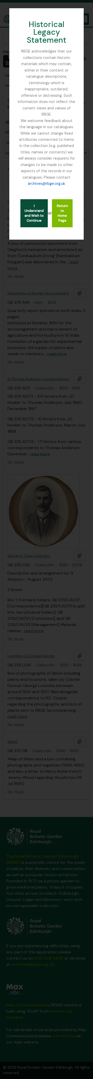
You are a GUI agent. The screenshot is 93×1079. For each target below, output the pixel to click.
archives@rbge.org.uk (46, 183)
